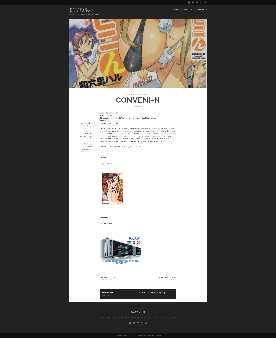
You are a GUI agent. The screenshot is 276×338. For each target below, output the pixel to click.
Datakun (138, 312)
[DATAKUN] (80, 12)
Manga (146, 95)
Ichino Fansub (87, 144)
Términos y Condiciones (143, 317)
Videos (193, 9)
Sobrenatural (87, 149)
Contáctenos (123, 317)
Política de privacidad (166, 317)
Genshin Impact (180, 9)
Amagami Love (106, 280)
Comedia (88, 139)
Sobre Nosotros (107, 317)
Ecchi (90, 141)
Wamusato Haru (86, 152)
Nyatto (173, 280)
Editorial (202, 9)
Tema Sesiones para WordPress (128, 335)
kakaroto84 (107, 295)
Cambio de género (85, 136)
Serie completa (106, 223)
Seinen (89, 146)
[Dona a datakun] (120, 264)
